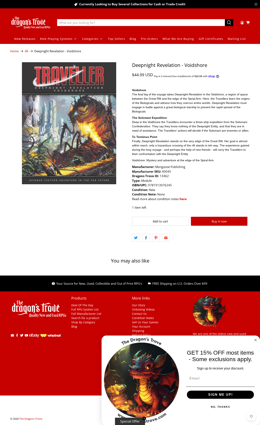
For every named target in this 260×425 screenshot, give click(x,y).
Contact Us (139, 314)
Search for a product (85, 318)
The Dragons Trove (30, 419)
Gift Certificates (211, 39)
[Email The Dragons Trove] (12, 336)
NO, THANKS (220, 406)
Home (14, 51)
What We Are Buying (178, 39)
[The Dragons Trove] (30, 22)
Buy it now (219, 221)
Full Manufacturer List (86, 314)
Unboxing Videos (143, 309)
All (26, 51)
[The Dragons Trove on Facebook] (17, 336)
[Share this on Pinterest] (156, 238)
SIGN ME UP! (220, 394)
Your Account (141, 326)
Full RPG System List (85, 309)
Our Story (138, 305)
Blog (133, 39)
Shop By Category (83, 322)
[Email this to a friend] (166, 238)
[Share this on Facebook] (146, 238)
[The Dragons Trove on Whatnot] (50, 336)
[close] (256, 4)
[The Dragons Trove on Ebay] (34, 339)
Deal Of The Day (82, 305)
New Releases (25, 39)
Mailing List (237, 39)
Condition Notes (143, 318)
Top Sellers (116, 39)
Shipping (138, 331)
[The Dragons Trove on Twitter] (22, 336)
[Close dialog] (255, 340)
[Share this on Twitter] (136, 238)
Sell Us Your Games (145, 322)
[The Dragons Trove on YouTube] (26, 336)
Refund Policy (141, 335)
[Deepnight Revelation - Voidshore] (69, 123)
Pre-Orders (149, 39)
